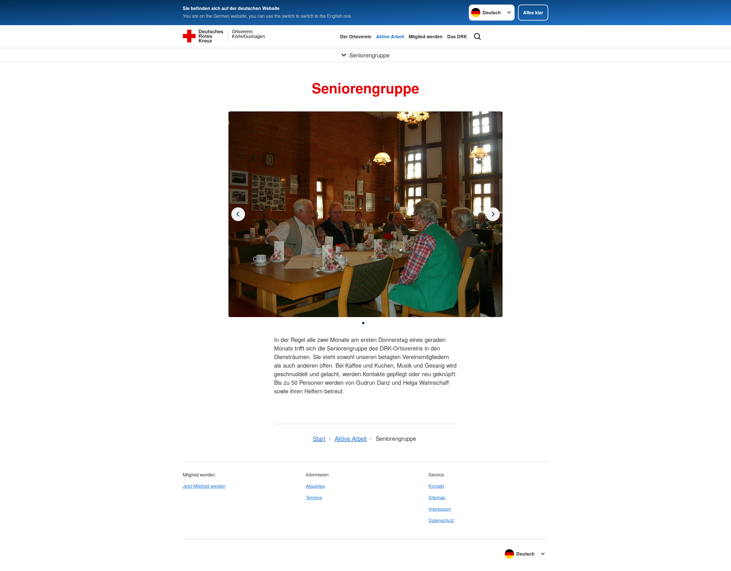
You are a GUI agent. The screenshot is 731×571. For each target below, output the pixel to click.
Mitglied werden (426, 36)
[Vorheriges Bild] (493, 214)
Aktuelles (315, 486)
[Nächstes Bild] (238, 214)
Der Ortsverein (355, 36)
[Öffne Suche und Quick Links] (477, 36)
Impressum (440, 509)
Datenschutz (441, 520)
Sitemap (437, 497)
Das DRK (457, 36)
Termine (314, 497)
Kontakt (436, 486)
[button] (363, 323)
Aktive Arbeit (390, 36)
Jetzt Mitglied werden (204, 486)
